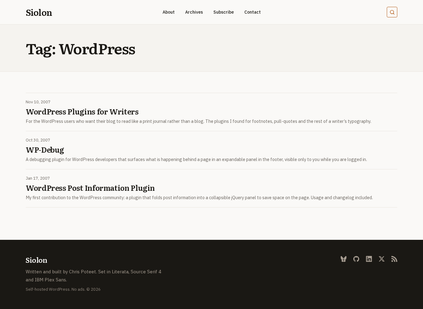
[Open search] (392, 12)
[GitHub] (356, 259)
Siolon (39, 12)
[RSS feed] (394, 259)
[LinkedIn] (369, 259)
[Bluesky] (344, 259)
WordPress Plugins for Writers (82, 111)
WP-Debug (45, 149)
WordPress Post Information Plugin (90, 187)
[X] (382, 259)
